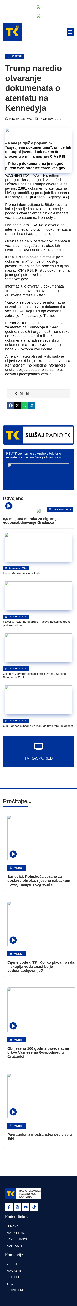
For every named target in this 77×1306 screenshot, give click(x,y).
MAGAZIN (14, 1270)
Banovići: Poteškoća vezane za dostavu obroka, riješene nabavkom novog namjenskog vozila (38, 881)
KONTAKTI (14, 1245)
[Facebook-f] (9, 1207)
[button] (70, 32)
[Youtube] (25, 1207)
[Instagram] (17, 1207)
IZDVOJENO (16, 1290)
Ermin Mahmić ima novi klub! (21, 573)
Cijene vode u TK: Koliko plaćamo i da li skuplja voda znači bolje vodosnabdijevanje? (40, 966)
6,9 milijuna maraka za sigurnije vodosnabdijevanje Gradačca (31, 521)
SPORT (12, 1283)
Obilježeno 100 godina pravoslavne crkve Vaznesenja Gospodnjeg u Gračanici (38, 1052)
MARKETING (16, 1232)
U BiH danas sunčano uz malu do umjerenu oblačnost (38, 725)
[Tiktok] (34, 1207)
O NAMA (13, 1226)
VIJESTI (17, 56)
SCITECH (13, 1277)
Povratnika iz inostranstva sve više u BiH (39, 1136)
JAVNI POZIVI (17, 1239)
